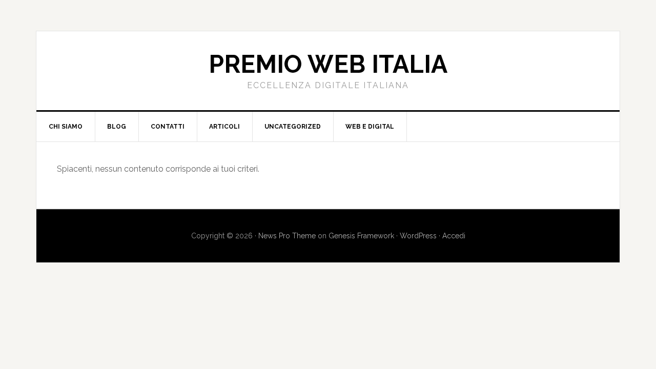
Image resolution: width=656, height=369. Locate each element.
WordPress (418, 236)
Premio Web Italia (328, 64)
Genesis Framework (361, 236)
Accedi (453, 236)
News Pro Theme (287, 236)
